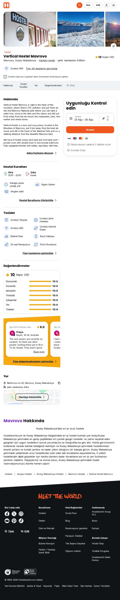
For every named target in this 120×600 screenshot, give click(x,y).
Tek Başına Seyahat (75, 543)
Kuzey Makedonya (25, 60)
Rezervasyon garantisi (76, 528)
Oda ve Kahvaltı (46, 528)
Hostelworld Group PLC (101, 513)
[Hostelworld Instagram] (21, 513)
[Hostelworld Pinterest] (14, 520)
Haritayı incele (47, 60)
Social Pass (71, 513)
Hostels (42, 513)
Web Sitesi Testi (70, 586)
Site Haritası (86, 586)
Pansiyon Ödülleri (74, 536)
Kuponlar (47, 586)
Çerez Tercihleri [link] (102, 586)
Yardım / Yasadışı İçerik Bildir (47, 551)
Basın (94, 520)
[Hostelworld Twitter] (14, 513)
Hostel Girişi (98, 543)
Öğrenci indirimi (73, 551)
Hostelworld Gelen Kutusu (101, 558)
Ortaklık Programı (100, 551)
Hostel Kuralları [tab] (24, 85)
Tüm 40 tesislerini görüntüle (41, 68)
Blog (67, 520)
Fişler (57, 586)
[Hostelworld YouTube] (7, 520)
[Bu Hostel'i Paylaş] (113, 46)
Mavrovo (9, 60)
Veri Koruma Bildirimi (15, 586)
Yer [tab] (36, 85)
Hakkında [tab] (8, 85)
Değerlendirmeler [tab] (53, 85)
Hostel (8, 52)
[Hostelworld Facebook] (7, 513)
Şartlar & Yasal (34, 586)
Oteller (42, 520)
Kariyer (95, 528)
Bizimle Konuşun (47, 543)
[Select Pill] (79, 5)
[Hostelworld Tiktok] (21, 520)
